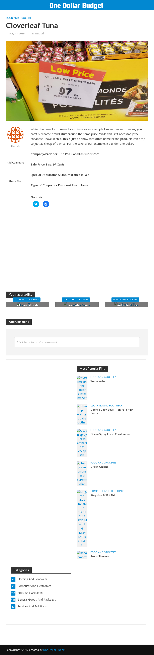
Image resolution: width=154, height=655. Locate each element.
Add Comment (15, 162)
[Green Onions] (82, 473)
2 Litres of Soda (27, 305)
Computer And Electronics (107, 491)
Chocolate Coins (76, 305)
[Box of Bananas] (82, 555)
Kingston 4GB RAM (102, 495)
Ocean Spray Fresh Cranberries (110, 434)
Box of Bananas (100, 556)
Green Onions (99, 466)
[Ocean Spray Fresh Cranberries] (82, 442)
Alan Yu (15, 146)
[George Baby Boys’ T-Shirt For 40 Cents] (82, 414)
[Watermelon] (82, 387)
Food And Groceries (19, 18)
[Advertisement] (89, 250)
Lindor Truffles (126, 305)
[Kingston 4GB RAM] (82, 518)
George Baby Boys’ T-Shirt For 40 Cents (111, 411)
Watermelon (98, 381)
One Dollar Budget (54, 650)
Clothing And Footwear (106, 405)
